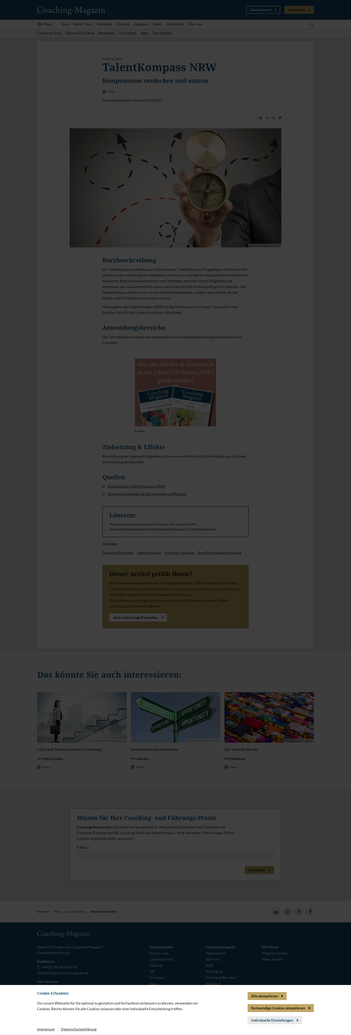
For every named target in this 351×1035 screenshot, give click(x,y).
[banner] (175, 517)
